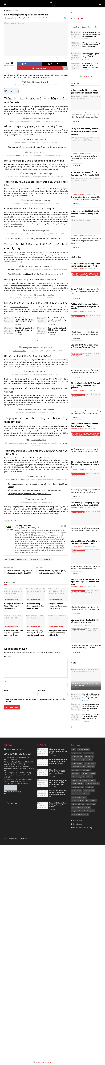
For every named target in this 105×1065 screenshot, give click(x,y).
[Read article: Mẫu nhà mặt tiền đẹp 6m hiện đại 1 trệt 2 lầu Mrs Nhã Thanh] (86, 635)
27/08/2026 (89, 625)
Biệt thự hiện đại (88, 753)
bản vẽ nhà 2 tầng (15, 379)
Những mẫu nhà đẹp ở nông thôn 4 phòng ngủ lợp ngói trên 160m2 (85, 264)
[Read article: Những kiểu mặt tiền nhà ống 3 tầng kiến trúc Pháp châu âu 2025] (86, 185)
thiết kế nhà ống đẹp (78, 804)
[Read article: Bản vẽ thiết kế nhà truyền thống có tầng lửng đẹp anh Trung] (86, 439)
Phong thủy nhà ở (89, 790)
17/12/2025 (89, 235)
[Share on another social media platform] (65, 68)
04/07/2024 (89, 546)
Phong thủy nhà (76, 790)
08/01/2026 (89, 390)
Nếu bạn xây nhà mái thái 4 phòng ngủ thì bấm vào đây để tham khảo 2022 (35, 238)
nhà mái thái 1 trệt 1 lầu (19, 307)
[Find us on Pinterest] (78, 19)
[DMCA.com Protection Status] (10, 787)
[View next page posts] (37, 340)
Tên (5, 681)
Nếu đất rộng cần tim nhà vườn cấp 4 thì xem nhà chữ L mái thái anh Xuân (35, 490)
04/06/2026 (89, 586)
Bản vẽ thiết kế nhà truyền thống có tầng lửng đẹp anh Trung (86, 424)
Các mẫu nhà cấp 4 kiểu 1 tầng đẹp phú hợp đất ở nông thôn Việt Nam (90, 55)
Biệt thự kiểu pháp (77, 756)
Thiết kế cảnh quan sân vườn (80, 794)
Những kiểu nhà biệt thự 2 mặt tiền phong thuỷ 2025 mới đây (58, 632)
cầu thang (18, 285)
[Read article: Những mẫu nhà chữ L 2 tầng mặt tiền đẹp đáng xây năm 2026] (13, 594)
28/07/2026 (89, 112)
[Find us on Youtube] (82, 19)
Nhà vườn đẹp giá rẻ (78, 777)
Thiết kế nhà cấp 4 (77, 800)
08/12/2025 (89, 194)
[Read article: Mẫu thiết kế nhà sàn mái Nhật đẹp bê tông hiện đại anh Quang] (42, 330)
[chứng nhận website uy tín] (19, 795)
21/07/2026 (19, 334)
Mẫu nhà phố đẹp (78, 474)
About (7, 521)
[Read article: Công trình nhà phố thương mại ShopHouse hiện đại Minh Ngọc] (58, 594)
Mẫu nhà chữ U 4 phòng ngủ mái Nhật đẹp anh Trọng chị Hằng (84, 346)
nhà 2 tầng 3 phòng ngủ (45, 311)
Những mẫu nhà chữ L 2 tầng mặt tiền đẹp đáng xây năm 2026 (13, 605)
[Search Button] (100, 3)
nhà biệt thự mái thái (15, 155)
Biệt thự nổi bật (13, 10)
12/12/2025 (89, 350)
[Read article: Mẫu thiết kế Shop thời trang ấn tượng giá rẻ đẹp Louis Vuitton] (42, 320)
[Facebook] (62, 526)
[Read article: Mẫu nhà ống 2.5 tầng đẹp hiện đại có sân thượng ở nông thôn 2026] (86, 517)
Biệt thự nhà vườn (77, 763)
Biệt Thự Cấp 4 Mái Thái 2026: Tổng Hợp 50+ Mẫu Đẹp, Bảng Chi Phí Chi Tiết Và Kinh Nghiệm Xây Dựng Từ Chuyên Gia (86, 274)
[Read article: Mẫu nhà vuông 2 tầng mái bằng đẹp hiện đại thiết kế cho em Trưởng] (36, 621)
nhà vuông (19, 465)
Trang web (41, 690)
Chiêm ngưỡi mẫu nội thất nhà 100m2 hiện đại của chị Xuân (29, 494)
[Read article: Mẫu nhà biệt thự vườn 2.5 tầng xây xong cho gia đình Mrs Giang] (86, 556)
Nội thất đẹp (89, 787)
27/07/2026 (52, 324)
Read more (77, 121)
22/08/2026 (86, 700)
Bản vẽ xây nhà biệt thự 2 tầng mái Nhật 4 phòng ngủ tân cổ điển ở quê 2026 (85, 385)
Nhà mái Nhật (76, 354)
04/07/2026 (89, 429)
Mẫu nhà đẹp (75, 773)
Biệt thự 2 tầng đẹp (83, 749)
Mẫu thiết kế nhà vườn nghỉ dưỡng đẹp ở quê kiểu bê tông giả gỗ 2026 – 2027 (91, 696)
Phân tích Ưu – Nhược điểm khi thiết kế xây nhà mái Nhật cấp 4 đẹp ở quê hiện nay (58, 793)
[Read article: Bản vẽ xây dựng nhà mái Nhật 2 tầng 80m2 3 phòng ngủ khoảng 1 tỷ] (86, 479)
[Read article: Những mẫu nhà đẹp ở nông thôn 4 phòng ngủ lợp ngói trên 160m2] (86, 278)
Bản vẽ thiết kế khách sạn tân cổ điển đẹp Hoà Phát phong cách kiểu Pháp (90, 706)
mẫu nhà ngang (39, 467)
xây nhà (52, 428)
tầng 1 (12, 130)
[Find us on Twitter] (75, 19)
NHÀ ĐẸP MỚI (11, 462)
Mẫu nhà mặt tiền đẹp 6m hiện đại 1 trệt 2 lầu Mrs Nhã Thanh (85, 621)
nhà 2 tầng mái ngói (44, 169)
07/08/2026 (19, 324)
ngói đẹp (64, 443)
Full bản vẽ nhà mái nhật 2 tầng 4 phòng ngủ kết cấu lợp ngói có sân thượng (85, 306)
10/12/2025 (89, 153)
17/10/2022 (37, 18)
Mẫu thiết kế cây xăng (88, 773)
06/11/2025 (30, 611)
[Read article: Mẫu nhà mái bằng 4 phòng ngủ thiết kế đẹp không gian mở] (36, 594)
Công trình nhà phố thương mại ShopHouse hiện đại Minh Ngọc (58, 605)
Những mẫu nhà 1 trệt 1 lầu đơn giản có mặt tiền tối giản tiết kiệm (84, 91)
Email (6, 690)
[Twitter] (65, 526)
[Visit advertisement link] (86, 76)
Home (6, 10)
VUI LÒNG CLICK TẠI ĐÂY (44, 111)
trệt (36, 428)
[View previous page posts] (34, 340)
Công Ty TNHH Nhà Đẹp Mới (30, 528)
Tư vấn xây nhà (46, 559)
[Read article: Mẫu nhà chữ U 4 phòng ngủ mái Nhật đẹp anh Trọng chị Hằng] (86, 360)
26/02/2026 (89, 507)
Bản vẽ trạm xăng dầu (78, 766)
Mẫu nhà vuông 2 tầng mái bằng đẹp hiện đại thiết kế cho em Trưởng (35, 632)
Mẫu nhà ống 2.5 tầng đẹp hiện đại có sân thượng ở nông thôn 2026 (85, 503)
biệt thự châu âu (16, 224)
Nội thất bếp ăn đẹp (77, 783)
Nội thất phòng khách (92, 783)
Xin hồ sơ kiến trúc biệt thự (80, 814)
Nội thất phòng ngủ (77, 787)
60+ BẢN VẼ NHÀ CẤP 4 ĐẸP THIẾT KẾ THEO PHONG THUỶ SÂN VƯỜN (90, 65)
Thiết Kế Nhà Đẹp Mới (21, 838)
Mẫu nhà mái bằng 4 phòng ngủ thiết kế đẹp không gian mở (35, 605)
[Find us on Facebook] (71, 19)
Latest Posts (15, 521)
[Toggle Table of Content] (15, 91)
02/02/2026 (8, 611)
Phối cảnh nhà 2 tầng (11, 269)
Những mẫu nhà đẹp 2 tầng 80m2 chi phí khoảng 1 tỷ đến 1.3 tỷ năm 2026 (91, 44)
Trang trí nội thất (77, 811)
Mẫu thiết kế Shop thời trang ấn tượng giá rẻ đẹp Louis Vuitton (57, 320)
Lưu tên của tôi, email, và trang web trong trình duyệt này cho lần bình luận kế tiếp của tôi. (35, 700)
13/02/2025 (52, 638)
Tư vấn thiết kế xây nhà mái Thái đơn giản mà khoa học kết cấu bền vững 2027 (91, 34)
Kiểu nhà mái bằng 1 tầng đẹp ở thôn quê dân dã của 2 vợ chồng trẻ (13, 632)
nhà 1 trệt (34, 193)
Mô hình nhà (8, 212)
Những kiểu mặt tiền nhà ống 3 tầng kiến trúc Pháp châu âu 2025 (85, 173)
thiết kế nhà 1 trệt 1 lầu (19, 351)
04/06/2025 (30, 638)
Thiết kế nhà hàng (91, 800)
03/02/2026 (89, 469)
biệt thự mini (62, 164)
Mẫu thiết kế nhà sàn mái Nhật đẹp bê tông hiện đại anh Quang (57, 330)
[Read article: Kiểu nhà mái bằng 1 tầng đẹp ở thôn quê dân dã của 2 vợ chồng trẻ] (13, 621)
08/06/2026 (89, 311)
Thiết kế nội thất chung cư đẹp (81, 807)
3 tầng (73, 749)
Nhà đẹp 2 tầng (22, 559)
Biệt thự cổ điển (76, 753)
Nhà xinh (12, 559)
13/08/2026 (86, 710)
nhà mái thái (8, 255)
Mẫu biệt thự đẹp (56, 626)
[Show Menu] (5, 3)
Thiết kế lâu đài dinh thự (79, 797)
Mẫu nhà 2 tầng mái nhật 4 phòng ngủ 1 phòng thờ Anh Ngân (24, 330)
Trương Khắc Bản (24, 18)
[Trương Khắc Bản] (10, 528)
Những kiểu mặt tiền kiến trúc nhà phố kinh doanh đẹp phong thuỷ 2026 (85, 214)
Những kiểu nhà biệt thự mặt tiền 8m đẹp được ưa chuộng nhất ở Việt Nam (84, 131)
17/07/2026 (52, 334)
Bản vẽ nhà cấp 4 (90, 763)
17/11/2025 (89, 268)
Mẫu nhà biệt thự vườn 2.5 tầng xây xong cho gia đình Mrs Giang (86, 542)
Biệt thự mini (89, 756)
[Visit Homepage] (52, 4)
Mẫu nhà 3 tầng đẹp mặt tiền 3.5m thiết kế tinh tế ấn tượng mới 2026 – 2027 (24, 320)
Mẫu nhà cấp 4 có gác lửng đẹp (81, 770)
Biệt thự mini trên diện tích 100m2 (82, 760)
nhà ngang (25, 443)
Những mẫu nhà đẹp (89, 780)
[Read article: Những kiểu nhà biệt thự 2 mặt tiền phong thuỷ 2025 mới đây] (58, 621)
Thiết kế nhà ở (34, 559)
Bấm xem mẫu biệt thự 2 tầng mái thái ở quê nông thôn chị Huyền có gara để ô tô (37, 147)
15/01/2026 (8, 638)
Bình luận (8, 657)
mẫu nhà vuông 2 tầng (17, 479)
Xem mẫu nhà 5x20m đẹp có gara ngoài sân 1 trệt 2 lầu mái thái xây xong (85, 581)
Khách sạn (90, 766)
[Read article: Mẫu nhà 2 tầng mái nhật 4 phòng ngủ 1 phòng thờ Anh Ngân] (9, 330)
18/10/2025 (52, 611)
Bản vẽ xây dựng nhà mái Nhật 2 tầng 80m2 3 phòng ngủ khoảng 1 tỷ (85, 464)
